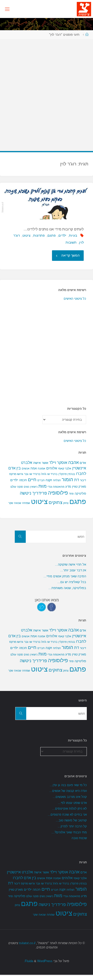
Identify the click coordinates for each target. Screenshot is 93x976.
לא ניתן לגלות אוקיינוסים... (69, 808)
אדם (83, 463)
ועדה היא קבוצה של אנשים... (68, 791)
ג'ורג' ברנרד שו (37, 473)
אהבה (73, 462)
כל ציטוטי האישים (75, 298)
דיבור (83, 480)
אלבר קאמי (64, 468)
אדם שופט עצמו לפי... (72, 803)
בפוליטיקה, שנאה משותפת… (67, 588)
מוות (42, 486)
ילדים (62, 235)
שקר (10, 503)
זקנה (49, 480)
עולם (13, 486)
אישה (37, 463)
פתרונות (39, 235)
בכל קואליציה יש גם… (71, 582)
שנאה (17, 502)
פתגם (51, 235)
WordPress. (38, 961)
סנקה (20, 486)
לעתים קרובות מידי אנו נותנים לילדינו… (54, 229)
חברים (41, 480)
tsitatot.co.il (27, 943)
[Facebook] (51, 606)
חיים (32, 479)
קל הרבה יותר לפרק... (72, 826)
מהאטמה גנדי (55, 486)
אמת (34, 468)
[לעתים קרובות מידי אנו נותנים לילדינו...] (46, 201)
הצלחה (57, 480)
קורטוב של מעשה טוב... (71, 820)
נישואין (33, 486)
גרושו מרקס (16, 474)
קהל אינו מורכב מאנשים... (70, 797)
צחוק (65, 503)
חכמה (23, 480)
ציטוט (26, 235)
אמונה (41, 468)
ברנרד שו (52, 474)
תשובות (71, 242)
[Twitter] (41, 606)
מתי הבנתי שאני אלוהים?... (69, 832)
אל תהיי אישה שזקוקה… (70, 564)
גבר (26, 474)
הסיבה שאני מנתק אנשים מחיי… (64, 576)
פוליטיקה (80, 493)
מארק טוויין (79, 486)
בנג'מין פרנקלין (66, 474)
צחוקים (55, 502)
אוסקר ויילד (58, 463)
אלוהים (51, 468)
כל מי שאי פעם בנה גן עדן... (68, 785)
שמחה (26, 503)
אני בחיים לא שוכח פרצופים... (67, 814)
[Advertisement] (46, 93)
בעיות (73, 235)
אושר (45, 463)
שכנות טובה (79, 838)
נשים (26, 486)
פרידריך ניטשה (33, 493)
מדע (68, 486)
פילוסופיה (58, 493)
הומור (67, 479)
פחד (71, 493)
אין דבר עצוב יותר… (73, 570)
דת (76, 480)
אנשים (26, 468)
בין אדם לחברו (24, 878)
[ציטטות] (84, 9)
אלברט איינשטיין (20, 872)
